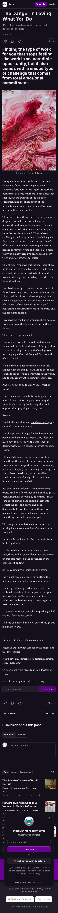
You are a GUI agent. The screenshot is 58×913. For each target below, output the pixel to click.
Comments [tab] (9, 734)
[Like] (5, 41)
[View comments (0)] (12, 41)
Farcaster (7, 674)
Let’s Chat (15, 663)
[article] (29, 788)
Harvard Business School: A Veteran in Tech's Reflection (19, 804)
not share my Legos (41, 422)
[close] (49, 817)
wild (10, 400)
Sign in (51, 4)
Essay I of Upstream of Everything (19, 787)
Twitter (45, 670)
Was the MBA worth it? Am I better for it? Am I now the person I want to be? (21, 812)
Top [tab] (6, 772)
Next (48, 713)
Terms (48, 888)
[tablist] (15, 735)
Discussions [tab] (25, 772)
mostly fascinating (28, 404)
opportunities (10, 408)
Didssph (38, 173)
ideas (41, 404)
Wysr (43, 681)
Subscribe (41, 4)
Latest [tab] (14, 772)
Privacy (39, 888)
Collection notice (29, 891)
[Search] (53, 772)
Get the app (44, 899)
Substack (14, 906)
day (40, 408)
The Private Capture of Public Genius (20, 782)
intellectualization (29, 305)
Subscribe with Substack (31, 860)
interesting (24, 400)
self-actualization (11, 346)
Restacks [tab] (22, 734)
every (34, 408)
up (29, 408)
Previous (11, 713)
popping (23, 408)
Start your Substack (21, 899)
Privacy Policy (34, 873)
